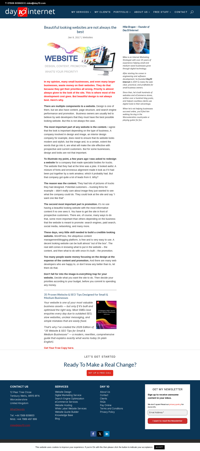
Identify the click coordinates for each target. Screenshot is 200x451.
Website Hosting (63, 406)
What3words (17, 409)
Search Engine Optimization (69, 399)
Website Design (63, 392)
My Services (80, 12)
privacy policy (175, 404)
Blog (57, 419)
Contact (181, 12)
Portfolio (121, 12)
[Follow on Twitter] (100, 434)
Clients (103, 399)
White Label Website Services (71, 409)
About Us (141, 12)
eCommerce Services (66, 402)
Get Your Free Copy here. (59, 347)
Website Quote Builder (67, 412)
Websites (88, 37)
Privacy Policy (107, 412)
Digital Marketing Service (68, 396)
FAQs (103, 402)
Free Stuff (161, 12)
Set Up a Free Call (100, 372)
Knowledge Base (64, 416)
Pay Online (105, 406)
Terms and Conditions (111, 409)
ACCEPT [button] (159, 447)
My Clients (103, 12)
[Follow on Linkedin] (107, 434)
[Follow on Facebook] (93, 434)
